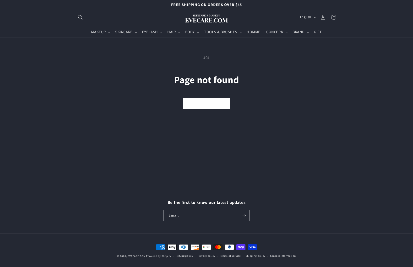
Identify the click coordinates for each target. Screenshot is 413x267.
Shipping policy (256, 255)
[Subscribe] (244, 215)
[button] (80, 17)
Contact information (283, 255)
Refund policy (184, 255)
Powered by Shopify (158, 256)
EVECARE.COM (137, 256)
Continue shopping (206, 103)
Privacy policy (206, 255)
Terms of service (230, 255)
